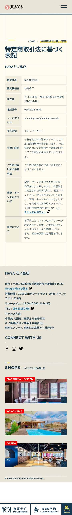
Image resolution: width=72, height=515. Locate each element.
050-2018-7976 (21, 308)
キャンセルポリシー (35, 212)
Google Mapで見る (16, 288)
